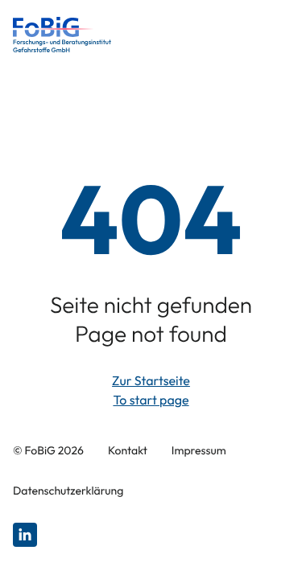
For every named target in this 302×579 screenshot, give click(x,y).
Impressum (199, 450)
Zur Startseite (151, 381)
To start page (150, 400)
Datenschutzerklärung (68, 490)
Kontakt (127, 450)
